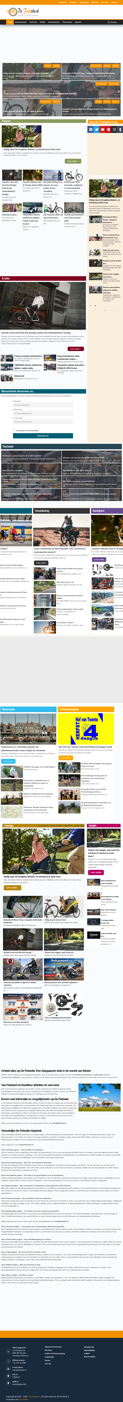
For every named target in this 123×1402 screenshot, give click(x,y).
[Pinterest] (108, 129)
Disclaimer (48, 1350)
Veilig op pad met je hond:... (56, 920)
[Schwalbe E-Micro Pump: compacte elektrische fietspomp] (91, 71)
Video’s (8, 1275)
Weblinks (94, 2)
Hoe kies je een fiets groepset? (16, 1022)
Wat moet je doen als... (66, 582)
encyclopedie (98, 1075)
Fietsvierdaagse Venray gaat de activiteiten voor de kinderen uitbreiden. (94, 778)
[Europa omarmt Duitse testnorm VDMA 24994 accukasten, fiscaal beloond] (92, 495)
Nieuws (56, 66)
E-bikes (87, 1353)
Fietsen (48, 66)
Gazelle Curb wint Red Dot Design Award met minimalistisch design (10, 188)
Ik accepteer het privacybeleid (27, 430)
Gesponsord (101, 84)
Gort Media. (23, 1399)
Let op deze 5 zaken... (65, 622)
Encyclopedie (21, 22)
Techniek (33, 22)
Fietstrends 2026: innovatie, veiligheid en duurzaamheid (73, 185)
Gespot (107, 66)
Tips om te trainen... (109, 910)
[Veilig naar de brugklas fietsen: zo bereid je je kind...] (31, 71)
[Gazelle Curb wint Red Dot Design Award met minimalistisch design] (91, 107)
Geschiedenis (54, 22)
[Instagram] (114, 129)
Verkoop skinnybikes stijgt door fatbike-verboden (111, 290)
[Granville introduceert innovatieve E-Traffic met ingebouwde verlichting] (31, 495)
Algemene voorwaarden (53, 1347)
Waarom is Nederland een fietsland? (38, 794)
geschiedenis (87, 1075)
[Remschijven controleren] (31, 469)
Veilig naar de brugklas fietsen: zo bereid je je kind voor (32, 149)
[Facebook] (90, 129)
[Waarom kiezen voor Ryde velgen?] (92, 469)
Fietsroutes (67, 22)
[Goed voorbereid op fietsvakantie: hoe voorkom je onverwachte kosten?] (61, 89)
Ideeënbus (62, 2)
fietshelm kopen (9, 215)
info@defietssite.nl (60, 1123)
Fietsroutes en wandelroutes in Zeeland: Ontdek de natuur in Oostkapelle (36, 783)
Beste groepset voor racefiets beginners (61, 982)
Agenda (78, 22)
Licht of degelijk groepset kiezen (58, 1018)
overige (76, 826)
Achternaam (17, 409)
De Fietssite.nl (34, 1397)
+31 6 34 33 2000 (19, 1363)
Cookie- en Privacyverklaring (55, 1353)
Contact (114, 2)
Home (10, 22)
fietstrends (19, 376)
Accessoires (96, 66)
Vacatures (73, 2)
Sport (82, 826)
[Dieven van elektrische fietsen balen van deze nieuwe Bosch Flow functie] (31, 482)
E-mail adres (18, 418)
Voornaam (17, 401)
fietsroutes (89, 1347)
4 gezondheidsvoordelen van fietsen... (110, 896)
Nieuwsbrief (84, 2)
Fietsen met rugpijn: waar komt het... (60, 952)
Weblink (9, 1265)
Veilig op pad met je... (111, 250)
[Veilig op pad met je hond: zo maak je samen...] (31, 107)
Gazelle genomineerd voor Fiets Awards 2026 (73, 218)
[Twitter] (96, 129)
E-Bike (98, 102)
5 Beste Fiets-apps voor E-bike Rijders (39, 767)
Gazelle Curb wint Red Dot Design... (18, 952)
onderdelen (67, 826)
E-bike (42, 22)
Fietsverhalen (11, 1239)
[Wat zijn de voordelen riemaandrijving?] (92, 482)
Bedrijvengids (11, 1211)
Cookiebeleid (49, 1357)
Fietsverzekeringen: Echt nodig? (70, 609)
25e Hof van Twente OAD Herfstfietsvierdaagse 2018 (85, 747)
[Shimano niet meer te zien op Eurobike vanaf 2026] (92, 457)
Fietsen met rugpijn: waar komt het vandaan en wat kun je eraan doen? (103, 853)
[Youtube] (102, 129)
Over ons (104, 2)
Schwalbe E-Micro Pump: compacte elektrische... (110, 219)
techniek (78, 1075)
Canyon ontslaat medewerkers (28, 356)
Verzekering (114, 84)
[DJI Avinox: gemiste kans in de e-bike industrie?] (31, 457)
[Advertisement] (73, 11)
